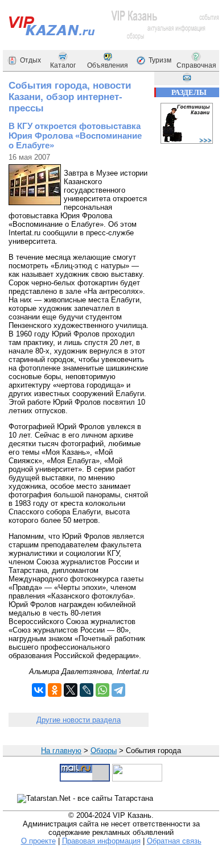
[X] (70, 690)
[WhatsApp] (102, 690)
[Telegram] (118, 690)
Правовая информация (101, 841)
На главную (61, 750)
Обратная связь (174, 841)
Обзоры (104, 750)
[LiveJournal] (86, 690)
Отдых (30, 60)
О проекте (38, 841)
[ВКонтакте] (39, 690)
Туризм (160, 60)
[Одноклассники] (54, 690)
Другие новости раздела (78, 720)
